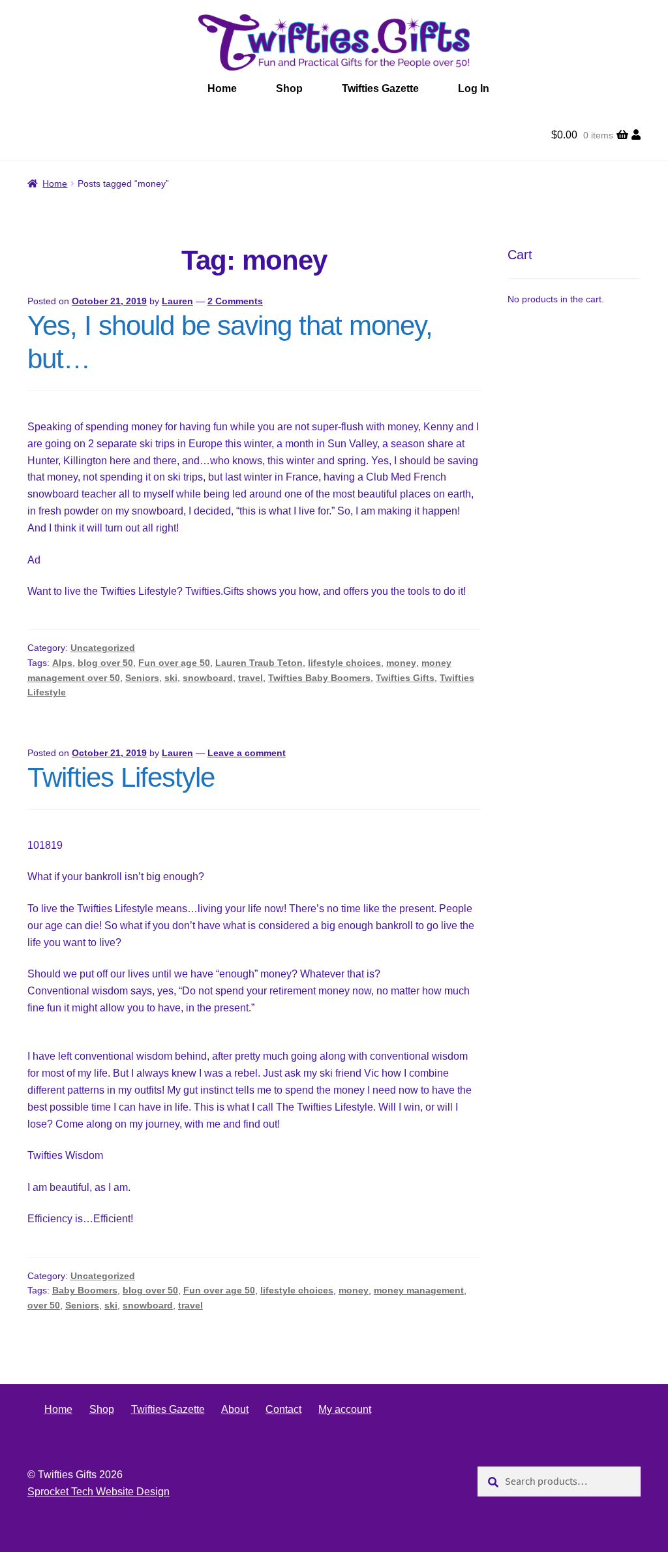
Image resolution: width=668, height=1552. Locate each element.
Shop (289, 88)
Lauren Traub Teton (259, 662)
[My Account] (636, 135)
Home (222, 88)
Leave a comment (246, 753)
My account (344, 1409)
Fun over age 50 (174, 662)
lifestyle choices (344, 662)
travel (250, 678)
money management (419, 1290)
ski (170, 678)
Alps (62, 662)
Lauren (177, 301)
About (235, 1409)
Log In (473, 88)
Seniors (142, 678)
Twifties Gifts (405, 678)
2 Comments (235, 301)
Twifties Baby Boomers (319, 678)
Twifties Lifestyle (121, 777)
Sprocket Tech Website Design (98, 1491)
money (401, 662)
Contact (283, 1409)
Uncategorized (102, 647)
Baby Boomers (84, 1290)
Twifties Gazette (380, 88)
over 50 (43, 1305)
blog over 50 (105, 662)
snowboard (208, 678)
